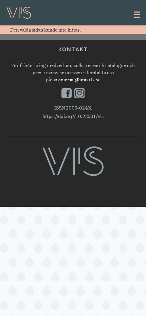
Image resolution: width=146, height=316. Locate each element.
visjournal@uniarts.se (77, 79)
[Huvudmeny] (137, 14)
